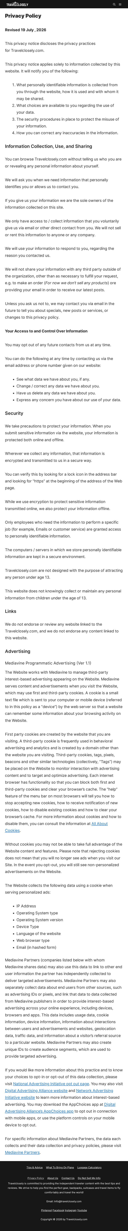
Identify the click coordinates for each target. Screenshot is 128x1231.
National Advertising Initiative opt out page (51, 1083)
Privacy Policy (36, 1178)
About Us (52, 1178)
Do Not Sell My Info (89, 1178)
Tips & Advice (34, 1167)
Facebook (58, 1210)
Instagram (70, 1210)
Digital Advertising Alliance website (36, 1090)
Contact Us (68, 1178)
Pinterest (46, 1210)
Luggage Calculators (89, 1167)
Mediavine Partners (22, 1152)
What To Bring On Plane (60, 1167)
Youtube (82, 1210)
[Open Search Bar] (114, 4)
